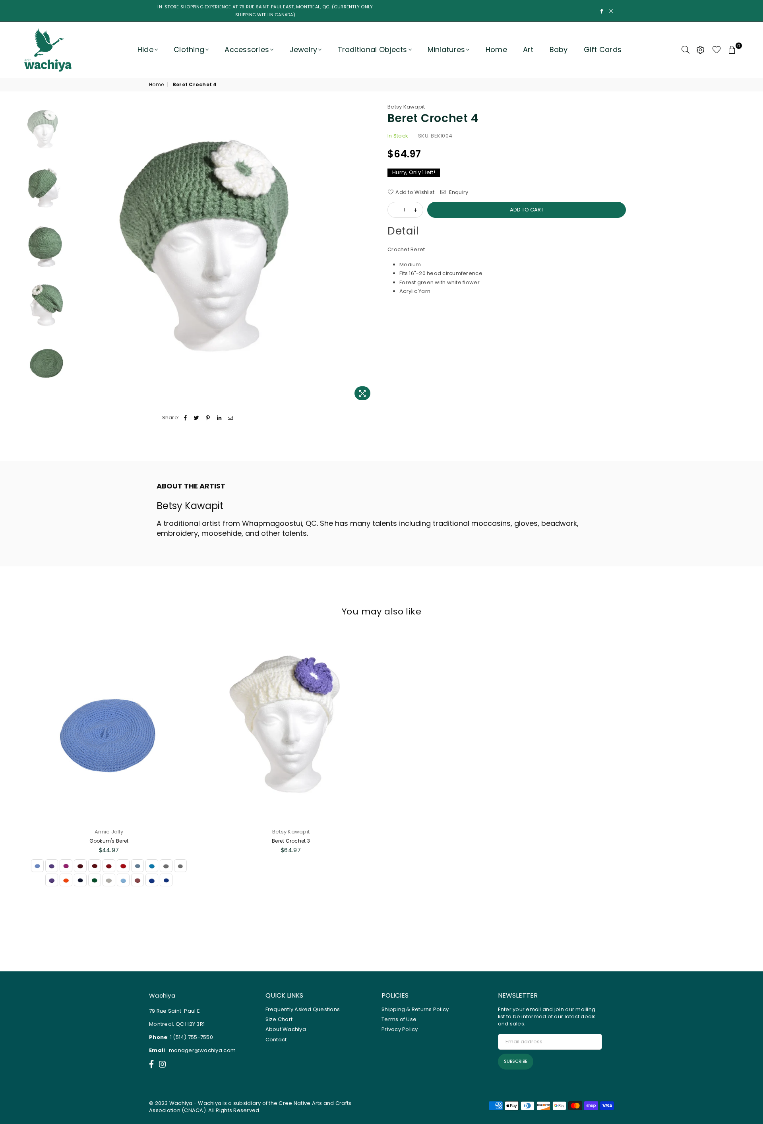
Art (528, 49)
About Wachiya (285, 1029)
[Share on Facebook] (185, 417)
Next (369, 254)
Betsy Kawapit (406, 106)
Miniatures (446, 49)
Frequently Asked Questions (302, 1009)
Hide (145, 49)
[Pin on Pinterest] (208, 417)
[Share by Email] (230, 417)
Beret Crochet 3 (291, 840)
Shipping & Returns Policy (415, 1009)
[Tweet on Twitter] (197, 417)
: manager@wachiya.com (200, 1050)
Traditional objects (372, 49)
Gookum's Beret (109, 840)
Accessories (247, 49)
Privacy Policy (400, 1029)
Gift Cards (603, 49)
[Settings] (700, 50)
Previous (82, 254)
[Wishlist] (717, 50)
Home (496, 49)
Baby (559, 49)
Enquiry (457, 192)
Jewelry (304, 49)
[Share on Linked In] (219, 417)
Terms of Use (399, 1019)
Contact (276, 1039)
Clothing (189, 49)
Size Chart (279, 1019)
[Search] (685, 50)
